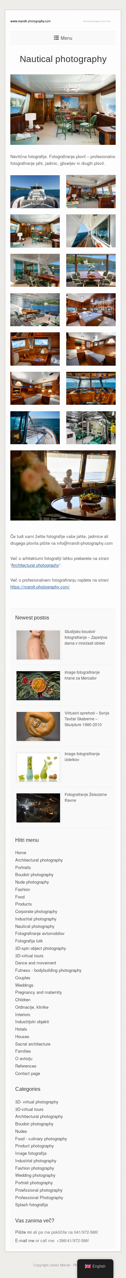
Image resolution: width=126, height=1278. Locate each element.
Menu (66, 38)
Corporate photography (36, 911)
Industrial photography (36, 919)
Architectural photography (35, 565)
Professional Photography (39, 1197)
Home (20, 852)
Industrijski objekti (32, 1021)
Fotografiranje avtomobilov (40, 933)
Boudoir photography (34, 874)
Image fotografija (31, 1153)
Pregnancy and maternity (38, 992)
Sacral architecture (32, 1044)
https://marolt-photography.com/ (40, 587)
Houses (22, 1036)
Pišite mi (23, 1232)
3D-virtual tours (29, 955)
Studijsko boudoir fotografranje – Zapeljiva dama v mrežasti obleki (86, 637)
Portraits (23, 867)
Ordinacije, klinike (31, 1007)
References (26, 1066)
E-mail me (24, 1240)
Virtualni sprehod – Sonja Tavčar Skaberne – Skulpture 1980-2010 (87, 718)
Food (20, 897)
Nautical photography (35, 926)
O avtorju (23, 1058)
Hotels (21, 1029)
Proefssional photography (39, 1190)
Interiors (22, 1014)
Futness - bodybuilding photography (48, 970)
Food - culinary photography (41, 1138)
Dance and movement (35, 963)
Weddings (24, 985)
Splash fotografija (31, 1204)
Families (23, 1051)
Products (23, 904)
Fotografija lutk (29, 941)
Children (22, 999)
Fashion (22, 889)
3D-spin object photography (40, 948)
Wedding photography (35, 1175)
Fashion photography (34, 1168)
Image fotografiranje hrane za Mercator (82, 675)
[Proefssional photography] (63, 21)
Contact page (27, 1073)
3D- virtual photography (36, 1102)
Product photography (34, 1146)
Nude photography (32, 882)
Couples (22, 977)
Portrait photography (34, 1182)
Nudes (21, 1131)
